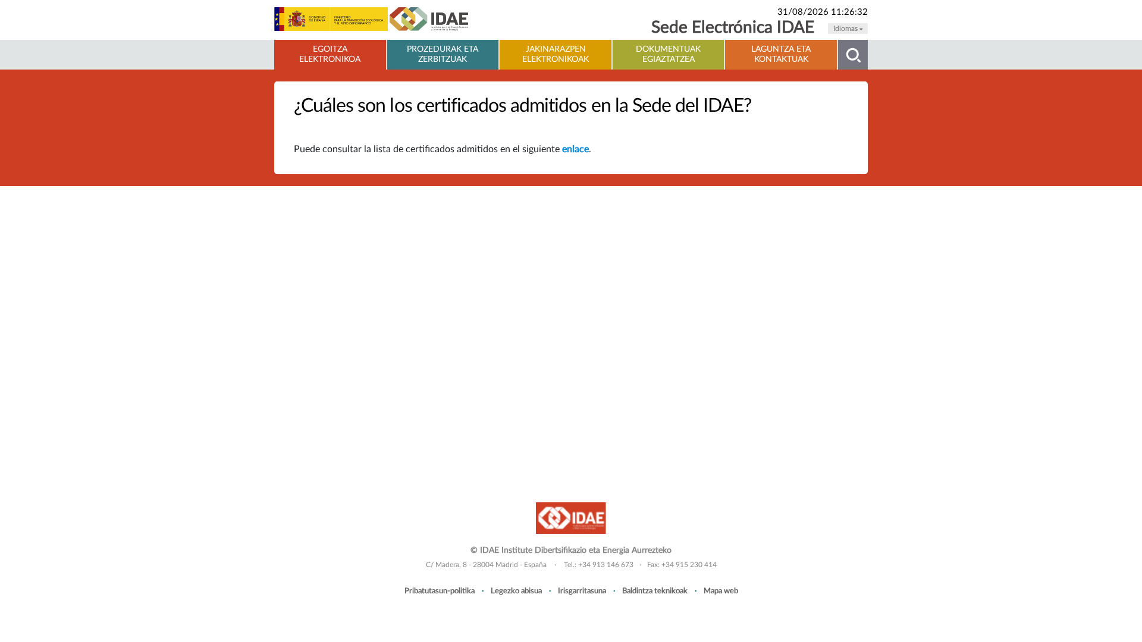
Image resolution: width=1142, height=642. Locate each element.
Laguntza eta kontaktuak (781, 54)
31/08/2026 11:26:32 (822, 12)
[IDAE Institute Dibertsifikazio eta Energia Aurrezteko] (571, 517)
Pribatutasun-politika (439, 591)
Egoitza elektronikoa (329, 54)
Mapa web (721, 591)
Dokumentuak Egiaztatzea (668, 54)
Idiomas (846, 28)
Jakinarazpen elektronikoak (555, 54)
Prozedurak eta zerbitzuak (442, 54)
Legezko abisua (516, 591)
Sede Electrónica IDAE (732, 27)
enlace (575, 149)
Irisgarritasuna (582, 591)
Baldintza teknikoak (655, 591)
